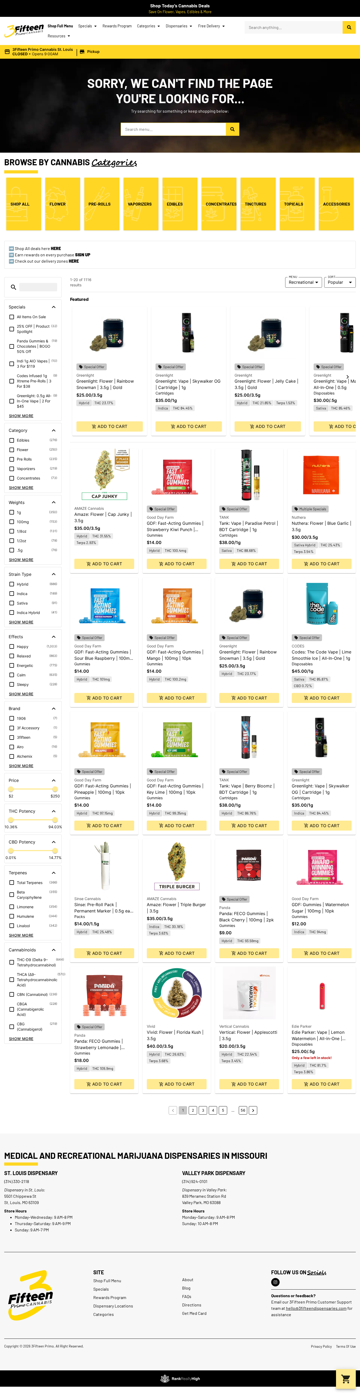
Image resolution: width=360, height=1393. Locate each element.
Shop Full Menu (60, 26)
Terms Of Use (346, 1346)
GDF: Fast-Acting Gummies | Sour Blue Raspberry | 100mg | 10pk (103, 658)
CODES (298, 646)
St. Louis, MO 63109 (21, 1202)
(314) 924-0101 (194, 1181)
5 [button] (223, 1110)
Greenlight (85, 375)
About (187, 1279)
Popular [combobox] (335, 282)
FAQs (186, 1296)
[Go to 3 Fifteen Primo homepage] (24, 31)
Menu (293, 276)
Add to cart (112, 426)
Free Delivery (209, 26)
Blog (186, 1287)
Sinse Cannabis (87, 898)
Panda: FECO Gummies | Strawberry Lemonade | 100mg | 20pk (98, 1047)
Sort (331, 276)
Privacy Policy (321, 1346)
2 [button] (193, 1110)
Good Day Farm (160, 517)
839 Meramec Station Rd (204, 1196)
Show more (21, 415)
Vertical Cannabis (234, 1026)
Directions (191, 1304)
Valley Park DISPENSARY (213, 1173)
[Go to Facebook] (275, 1282)
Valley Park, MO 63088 (201, 1202)
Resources (56, 36)
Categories (146, 26)
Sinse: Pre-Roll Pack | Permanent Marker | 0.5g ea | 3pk (103, 911)
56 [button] (243, 1110)
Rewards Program (117, 26)
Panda (224, 907)
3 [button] (203, 1110)
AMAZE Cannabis (89, 508)
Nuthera (299, 517)
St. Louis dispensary (31, 1173)
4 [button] (213, 1110)
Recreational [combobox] (301, 282)
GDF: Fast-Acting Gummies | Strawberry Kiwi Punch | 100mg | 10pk (175, 529)
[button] (52, 51)
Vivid (151, 1026)
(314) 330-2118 (16, 1181)
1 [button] (183, 1110)
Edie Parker (302, 1026)
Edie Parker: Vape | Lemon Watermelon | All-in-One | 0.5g (318, 1038)
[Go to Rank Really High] (180, 1378)
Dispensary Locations (113, 1305)
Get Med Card (194, 1313)
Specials (85, 26)
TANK (224, 517)
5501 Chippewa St (20, 1196)
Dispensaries (176, 26)
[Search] (349, 27)
